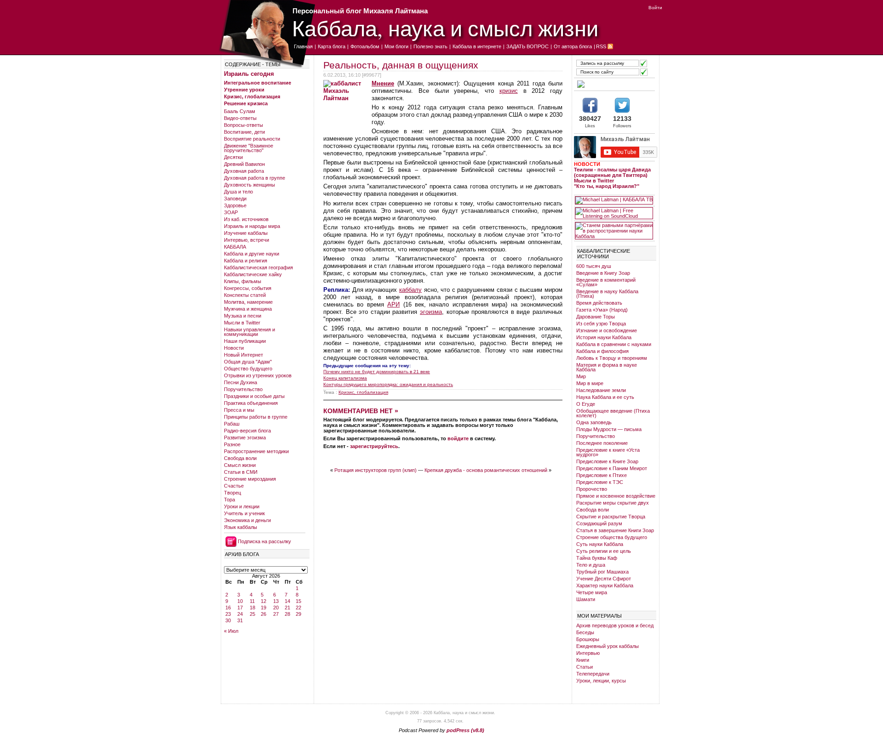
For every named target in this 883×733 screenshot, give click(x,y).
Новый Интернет (243, 355)
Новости (234, 348)
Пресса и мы (239, 410)
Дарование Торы (595, 316)
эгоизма (431, 311)
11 (252, 601)
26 (263, 614)
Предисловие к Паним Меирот (611, 468)
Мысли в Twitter (242, 322)
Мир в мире (589, 383)
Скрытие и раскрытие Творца (610, 516)
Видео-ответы (240, 118)
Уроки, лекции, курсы (601, 680)
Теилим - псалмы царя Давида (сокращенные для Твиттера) (612, 172)
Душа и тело (238, 191)
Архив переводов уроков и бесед (615, 625)
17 (240, 607)
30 (228, 620)
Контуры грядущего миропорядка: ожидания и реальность (388, 384)
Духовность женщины (249, 185)
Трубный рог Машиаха (602, 571)
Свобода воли (240, 458)
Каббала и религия (245, 260)
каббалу (410, 289)
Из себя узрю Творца (601, 323)
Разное (232, 444)
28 (287, 614)
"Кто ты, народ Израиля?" (606, 186)
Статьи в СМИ (241, 472)
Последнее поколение (602, 443)
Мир (581, 376)
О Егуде (585, 404)
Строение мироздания (250, 479)
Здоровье (235, 205)
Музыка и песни (242, 315)
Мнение (383, 83)
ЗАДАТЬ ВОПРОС (527, 46)
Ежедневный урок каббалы (607, 646)
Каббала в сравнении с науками (613, 344)
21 (287, 607)
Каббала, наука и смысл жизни (445, 27)
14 (287, 601)
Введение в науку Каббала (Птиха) (607, 293)
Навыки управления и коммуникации (249, 332)
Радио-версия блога (247, 430)
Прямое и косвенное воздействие (615, 496)
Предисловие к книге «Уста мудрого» (608, 452)
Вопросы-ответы (243, 125)
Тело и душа (590, 565)
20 (276, 607)
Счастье (234, 486)
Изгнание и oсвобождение (606, 330)
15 (298, 601)
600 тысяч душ (593, 266)
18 (252, 607)
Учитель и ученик (244, 513)
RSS (601, 46)
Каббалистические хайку (253, 274)
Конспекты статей (245, 295)
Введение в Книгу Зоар (603, 273)
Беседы (585, 632)
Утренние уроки (244, 89)
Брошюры (587, 639)
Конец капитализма (345, 378)
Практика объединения (251, 403)
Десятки (233, 157)
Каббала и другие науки (251, 253)
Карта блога (331, 46)
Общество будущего (248, 368)
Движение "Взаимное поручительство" (248, 148)
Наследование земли (601, 390)
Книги (582, 660)
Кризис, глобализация (252, 96)
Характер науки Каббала (604, 585)
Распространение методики (256, 451)
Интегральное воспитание (257, 82)
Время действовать (599, 303)
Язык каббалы (240, 527)
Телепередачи (592, 673)
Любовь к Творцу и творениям (611, 358)
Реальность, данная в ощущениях (400, 65)
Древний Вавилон (244, 164)
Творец (232, 492)
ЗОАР (231, 212)
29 (298, 614)
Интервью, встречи (246, 240)
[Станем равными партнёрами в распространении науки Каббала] (614, 230)
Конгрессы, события (247, 288)
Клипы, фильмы (242, 281)
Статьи (584, 667)
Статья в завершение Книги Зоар (615, 530)
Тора (229, 499)
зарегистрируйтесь (374, 446)
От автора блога (573, 46)
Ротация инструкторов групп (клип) (375, 470)
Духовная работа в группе (254, 178)
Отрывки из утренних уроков (258, 375)
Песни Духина (240, 382)
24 (240, 614)
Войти (655, 7)
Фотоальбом (364, 46)
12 (263, 601)
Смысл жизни (240, 465)
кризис (508, 90)
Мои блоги (396, 46)
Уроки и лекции (241, 506)
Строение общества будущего (611, 537)
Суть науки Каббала (599, 544)
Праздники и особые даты (254, 396)
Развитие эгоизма (245, 437)
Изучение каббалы (246, 233)
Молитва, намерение (248, 302)
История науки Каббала (603, 337)
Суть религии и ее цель (603, 551)
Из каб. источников (246, 219)
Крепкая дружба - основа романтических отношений (485, 470)
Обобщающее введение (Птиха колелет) (613, 413)
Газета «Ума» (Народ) (602, 309)
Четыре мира (591, 592)
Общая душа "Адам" (248, 361)
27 (276, 614)
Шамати (585, 599)
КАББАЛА (235, 247)
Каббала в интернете (477, 46)
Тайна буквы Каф (596, 558)
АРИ (393, 304)
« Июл (231, 631)
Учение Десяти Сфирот (603, 578)
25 (252, 614)
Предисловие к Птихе (601, 475)
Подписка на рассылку (264, 541)
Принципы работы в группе (255, 417)
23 (228, 614)
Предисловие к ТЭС (599, 482)
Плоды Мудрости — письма (609, 429)
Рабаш (232, 423)
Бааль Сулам (239, 111)
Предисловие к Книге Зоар (607, 461)
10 (240, 601)
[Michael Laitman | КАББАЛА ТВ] (614, 200)
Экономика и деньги (247, 520)
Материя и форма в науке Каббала (606, 367)
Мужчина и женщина (248, 309)
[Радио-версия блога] (614, 84)
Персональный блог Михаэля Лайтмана (360, 11)
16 (228, 607)
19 (263, 607)
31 (240, 620)
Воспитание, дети (244, 132)
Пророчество (591, 489)
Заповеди (235, 198)
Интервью (588, 653)
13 (276, 601)
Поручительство (243, 389)
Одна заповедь (594, 422)
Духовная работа (244, 171)
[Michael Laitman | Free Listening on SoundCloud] (614, 213)
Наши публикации (245, 341)
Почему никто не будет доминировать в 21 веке (376, 371)
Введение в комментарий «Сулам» (606, 282)
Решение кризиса (246, 103)
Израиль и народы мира (252, 226)
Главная (303, 46)
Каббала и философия (602, 351)
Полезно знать (430, 46)
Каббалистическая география (258, 267)
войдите (458, 438)
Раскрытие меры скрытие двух (612, 502)
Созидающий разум (599, 523)
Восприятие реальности (252, 139)
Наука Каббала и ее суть (605, 397)
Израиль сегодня (249, 73)
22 (298, 607)
